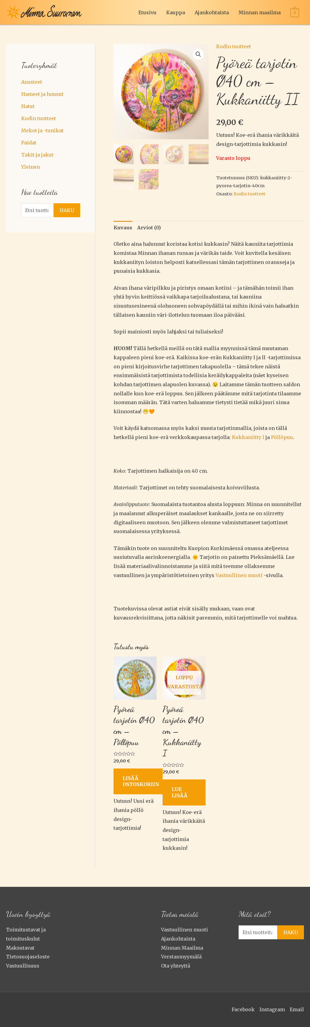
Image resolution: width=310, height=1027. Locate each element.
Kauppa (175, 12)
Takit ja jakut (37, 155)
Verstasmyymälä (181, 957)
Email (297, 1009)
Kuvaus (123, 228)
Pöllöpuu (282, 437)
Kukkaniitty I (248, 437)
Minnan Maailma (182, 948)
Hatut (28, 106)
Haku (67, 210)
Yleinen (30, 167)
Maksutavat (20, 948)
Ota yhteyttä (175, 966)
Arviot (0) (149, 228)
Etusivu (147, 12)
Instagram (272, 1009)
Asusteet (31, 82)
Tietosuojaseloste (28, 957)
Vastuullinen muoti (184, 930)
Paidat (28, 143)
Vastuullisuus (22, 966)
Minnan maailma (260, 12)
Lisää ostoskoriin (141, 781)
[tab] (123, 228)
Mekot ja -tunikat (42, 130)
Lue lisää (179, 792)
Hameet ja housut (42, 94)
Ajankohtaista (212, 12)
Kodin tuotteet (38, 118)
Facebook (243, 1009)
